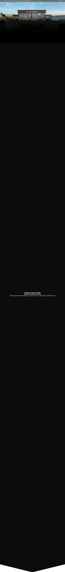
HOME (23, 3)
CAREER (53, 3)
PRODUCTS (41, 3)
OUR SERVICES (34, 3)
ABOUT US (28, 3)
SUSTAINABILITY (48, 3)
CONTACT (59, 3)
